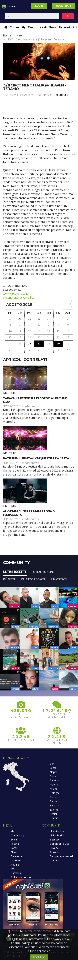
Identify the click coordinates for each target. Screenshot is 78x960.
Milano (54, 788)
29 (29, 319)
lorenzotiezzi (26, 95)
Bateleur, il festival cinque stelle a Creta (36, 458)
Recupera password (61, 856)
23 (67, 337)
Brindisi (54, 818)
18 (19, 337)
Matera (54, 784)
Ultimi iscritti (15, 572)
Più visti (9, 579)
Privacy (54, 848)
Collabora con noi (21, 877)
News (52, 27)
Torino (54, 797)
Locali (42, 27)
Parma (53, 801)
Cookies (54, 852)
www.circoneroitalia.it (17, 293)
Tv (12, 869)
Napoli (54, 772)
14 (48, 331)
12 (29, 331)
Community (17, 27)
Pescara (54, 805)
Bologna (55, 793)
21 (48, 337)
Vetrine (15, 864)
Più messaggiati (33, 579)
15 (58, 331)
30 (39, 319)
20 (39, 337)
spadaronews (30, 406)
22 (58, 337)
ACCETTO (39, 957)
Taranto (54, 780)
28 (19, 319)
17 (10, 337)
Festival (15, 843)
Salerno (54, 809)
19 (29, 337)
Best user (55, 839)
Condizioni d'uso (59, 843)
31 (48, 319)
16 (67, 331)
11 (19, 331)
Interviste (16, 860)
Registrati (63, 5)
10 (10, 331)
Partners (16, 873)
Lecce (53, 768)
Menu (9, 6)
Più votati (58, 579)
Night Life (62, 95)
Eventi (32, 27)
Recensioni (66, 27)
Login (39, 5)
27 (10, 319)
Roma (53, 776)
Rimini (53, 814)
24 (10, 343)
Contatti (54, 860)
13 (39, 331)
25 (19, 343)
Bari (52, 763)
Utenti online (43, 572)
